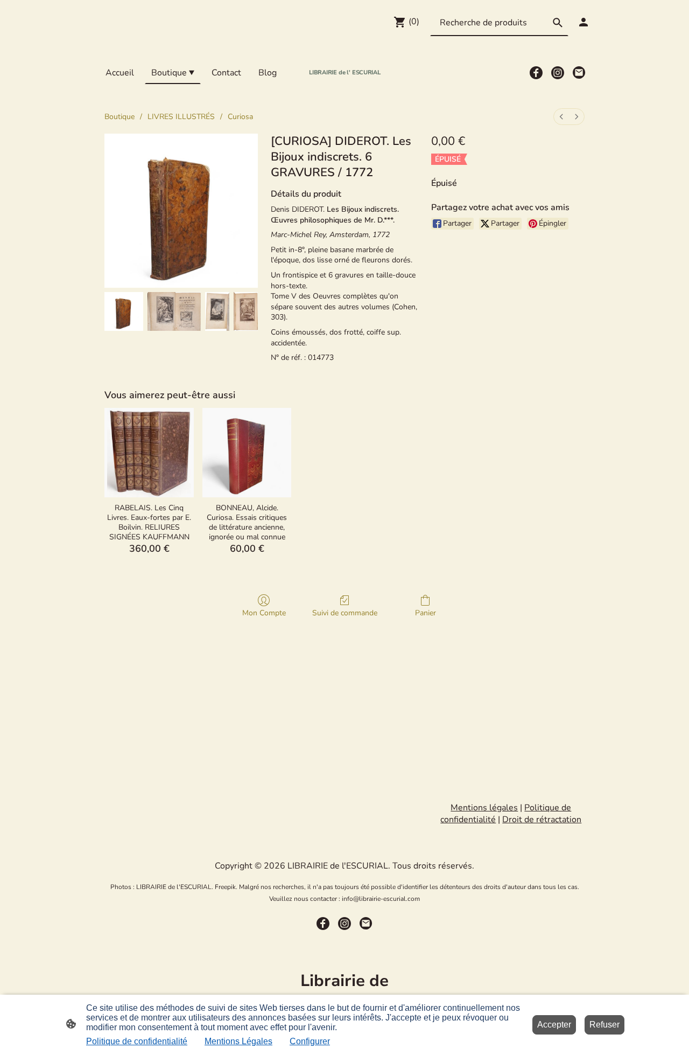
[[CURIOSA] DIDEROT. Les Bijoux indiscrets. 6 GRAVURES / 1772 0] (123, 311)
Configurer (310, 1041)
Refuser (604, 1024)
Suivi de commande (344, 613)
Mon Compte (264, 613)
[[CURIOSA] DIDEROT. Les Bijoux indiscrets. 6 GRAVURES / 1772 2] (217, 311)
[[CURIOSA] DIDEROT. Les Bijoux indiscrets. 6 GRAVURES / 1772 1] (174, 311)
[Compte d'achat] (583, 22)
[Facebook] (536, 72)
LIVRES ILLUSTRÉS (181, 117)
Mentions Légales (238, 1041)
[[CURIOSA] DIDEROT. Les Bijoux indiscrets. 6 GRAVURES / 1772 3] (246, 311)
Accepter (554, 1024)
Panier (425, 613)
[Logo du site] (344, 86)
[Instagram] (557, 72)
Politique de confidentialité (136, 1041)
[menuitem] (561, 116)
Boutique (119, 117)
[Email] (579, 72)
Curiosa (240, 117)
